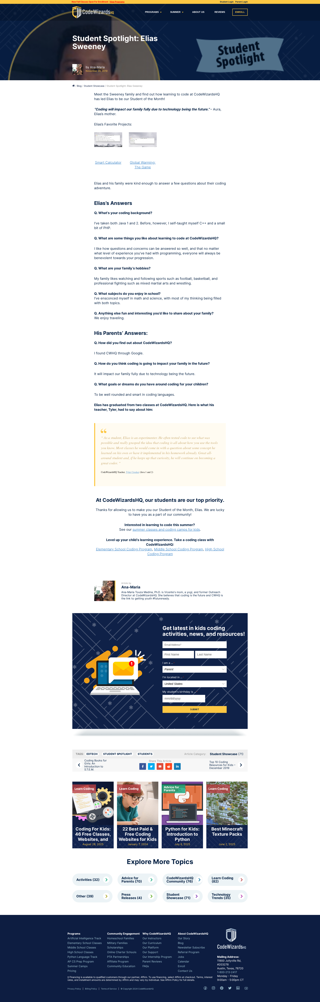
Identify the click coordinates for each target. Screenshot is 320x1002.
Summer (175, 12)
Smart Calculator (108, 162)
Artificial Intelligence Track (84, 938)
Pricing (72, 970)
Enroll (240, 12)
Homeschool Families (120, 938)
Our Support (150, 952)
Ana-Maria (97, 67)
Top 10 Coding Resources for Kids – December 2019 (222, 764)
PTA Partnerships (118, 956)
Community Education (121, 966)
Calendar (183, 961)
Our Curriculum (152, 943)
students (145, 754)
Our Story (184, 938)
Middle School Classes (82, 947)
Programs (152, 12)
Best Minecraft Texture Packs (227, 831)
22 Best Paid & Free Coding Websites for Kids (138, 834)
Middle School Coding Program (178, 549)
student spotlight (117, 754)
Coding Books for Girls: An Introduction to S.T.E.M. (95, 765)
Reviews (219, 12)
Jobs (181, 956)
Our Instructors (151, 938)
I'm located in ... (173, 677)
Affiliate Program (118, 961)
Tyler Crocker (132, 472)
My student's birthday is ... (180, 691)
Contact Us (185, 970)
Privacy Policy (74, 988)
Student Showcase (94, 85)
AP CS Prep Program (81, 961)
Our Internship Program (157, 956)
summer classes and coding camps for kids (166, 530)
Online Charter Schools (121, 952)
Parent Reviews (152, 961)
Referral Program (188, 952)
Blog (79, 85)
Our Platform (150, 947)
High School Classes (80, 952)
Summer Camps (78, 966)
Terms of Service (109, 988)
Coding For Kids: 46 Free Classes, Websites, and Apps (93, 836)
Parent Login (241, 2)
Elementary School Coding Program (124, 549)
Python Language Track (82, 956)
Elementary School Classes (85, 943)
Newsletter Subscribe (191, 947)
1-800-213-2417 (227, 972)
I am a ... (168, 662)
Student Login (227, 2)
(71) (227, 754)
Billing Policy (91, 988)
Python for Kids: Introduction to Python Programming (182, 836)
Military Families (117, 943)
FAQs (145, 966)
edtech (92, 754)
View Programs (117, 2)
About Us (198, 12)
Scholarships (115, 947)
